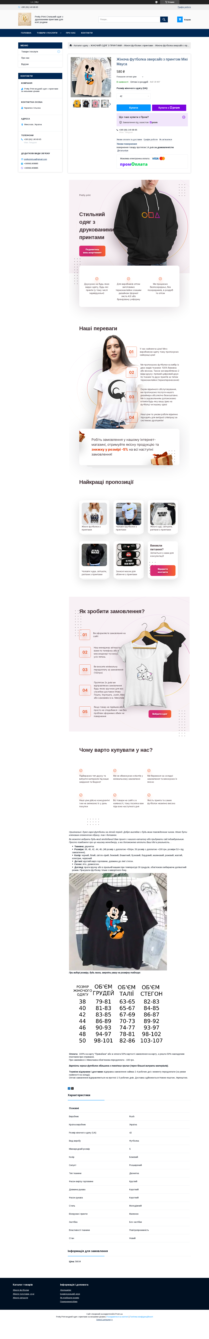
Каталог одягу (81, 45)
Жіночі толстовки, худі (23, 1294)
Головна (26, 33)
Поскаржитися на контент (117, 1317)
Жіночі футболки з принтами (138, 45)
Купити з (164, 107)
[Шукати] (164, 19)
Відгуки (25, 64)
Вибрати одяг (159, 714)
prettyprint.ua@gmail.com (35, 159)
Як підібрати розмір (69, 1298)
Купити (133, 107)
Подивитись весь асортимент (92, 251)
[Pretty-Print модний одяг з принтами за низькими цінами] (24, 25)
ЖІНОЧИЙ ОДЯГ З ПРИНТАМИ (106, 45)
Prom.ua (119, 1314)
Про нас (71, 33)
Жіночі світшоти (20, 1298)
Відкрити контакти (163, 570)
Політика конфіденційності (141, 1317)
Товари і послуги (47, 33)
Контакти (87, 33)
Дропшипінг (65, 1290)
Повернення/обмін (68, 1301)
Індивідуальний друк (70, 1294)
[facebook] (69, 1089)
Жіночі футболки (21, 1290)
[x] (72, 1089)
